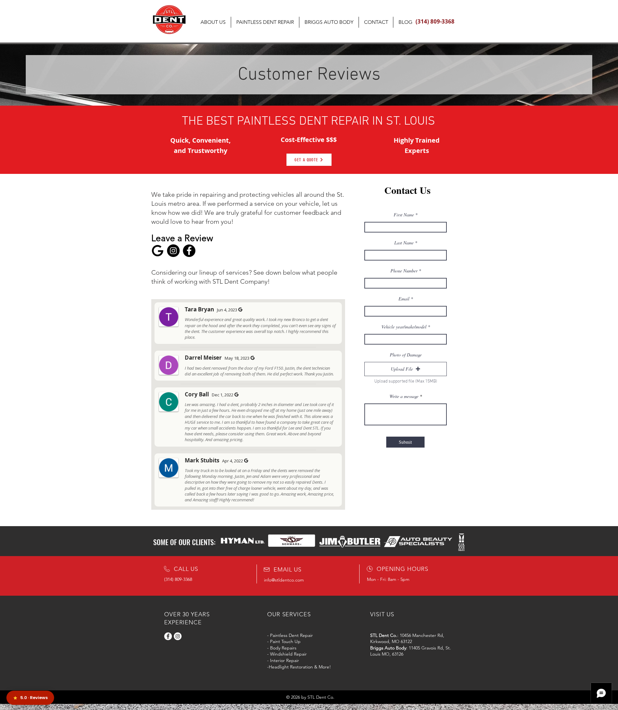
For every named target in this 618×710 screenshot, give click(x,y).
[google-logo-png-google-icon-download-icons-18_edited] (157, 250)
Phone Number (403, 271)
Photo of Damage (406, 355)
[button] (405, 369)
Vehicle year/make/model (403, 327)
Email (403, 299)
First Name (404, 215)
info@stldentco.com (284, 580)
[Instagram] (173, 250)
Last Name (404, 243)
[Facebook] (189, 250)
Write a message (403, 396)
